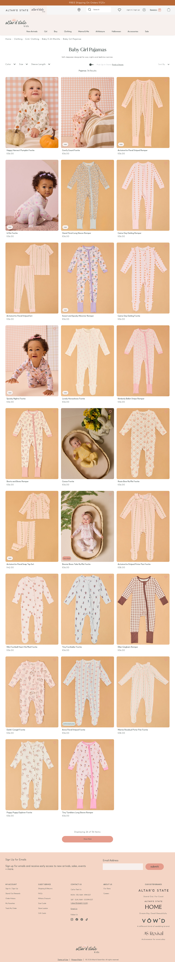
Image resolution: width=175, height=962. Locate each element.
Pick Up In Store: (104, 65)
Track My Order (11, 908)
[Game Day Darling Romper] (143, 195)
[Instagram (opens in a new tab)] (72, 919)
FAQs (40, 893)
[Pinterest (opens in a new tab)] (81, 919)
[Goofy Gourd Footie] (87, 112)
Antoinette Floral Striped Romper (133, 150)
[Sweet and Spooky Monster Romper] (87, 278)
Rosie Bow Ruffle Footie (128, 481)
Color (8, 64)
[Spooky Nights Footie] (31, 360)
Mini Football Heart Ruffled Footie (22, 647)
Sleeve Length (38, 64)
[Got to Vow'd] (153, 920)
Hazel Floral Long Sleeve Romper (76, 233)
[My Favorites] (54, 80)
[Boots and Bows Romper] (31, 443)
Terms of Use (63, 960)
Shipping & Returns (45, 889)
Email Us (74, 909)
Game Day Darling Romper (129, 233)
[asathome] (153, 905)
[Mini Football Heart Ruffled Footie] (31, 609)
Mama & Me (83, 31)
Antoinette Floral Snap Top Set (20, 564)
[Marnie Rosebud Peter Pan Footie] (143, 691)
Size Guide (42, 903)
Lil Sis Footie (12, 233)
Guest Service (44, 884)
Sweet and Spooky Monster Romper (78, 316)
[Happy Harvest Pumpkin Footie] (31, 112)
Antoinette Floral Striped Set (19, 316)
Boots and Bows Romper (18, 481)
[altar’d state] (17, 10)
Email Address (110, 860)
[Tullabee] (87, 948)
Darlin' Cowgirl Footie (16, 730)
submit (155, 866)
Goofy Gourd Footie (71, 150)
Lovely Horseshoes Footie (73, 399)
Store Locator (43, 908)
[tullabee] (87, 22)
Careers (106, 893)
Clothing (68, 31)
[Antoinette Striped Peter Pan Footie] (143, 526)
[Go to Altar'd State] (153, 890)
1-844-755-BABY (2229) (79, 903)
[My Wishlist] (119, 9)
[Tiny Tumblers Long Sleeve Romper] (87, 774)
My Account (11, 884)
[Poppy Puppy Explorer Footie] (31, 774)
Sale (147, 31)
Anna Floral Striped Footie (73, 730)
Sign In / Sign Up (11, 889)
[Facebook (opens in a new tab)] (76, 919)
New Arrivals (31, 31)
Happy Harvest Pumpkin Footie (20, 150)
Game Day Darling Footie (129, 316)
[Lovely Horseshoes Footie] (87, 360)
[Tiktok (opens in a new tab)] (86, 919)
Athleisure (100, 31)
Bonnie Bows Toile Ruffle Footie (76, 564)
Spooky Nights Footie (16, 399)
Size (21, 64)
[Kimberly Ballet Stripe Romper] (143, 360)
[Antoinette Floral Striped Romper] (143, 112)
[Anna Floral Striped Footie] (87, 691)
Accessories (133, 31)
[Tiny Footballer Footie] (87, 609)
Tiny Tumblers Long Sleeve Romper (77, 812)
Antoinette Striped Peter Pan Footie (134, 564)
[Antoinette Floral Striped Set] (31, 278)
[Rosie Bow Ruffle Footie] (143, 443)
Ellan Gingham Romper (128, 647)
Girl (45, 31)
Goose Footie (68, 481)
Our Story (107, 889)
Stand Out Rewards (12, 893)
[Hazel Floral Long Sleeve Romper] (87, 195)
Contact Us (76, 884)
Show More (87, 839)
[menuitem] (31, 31)
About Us (107, 884)
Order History (10, 898)
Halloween (116, 31)
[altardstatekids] (38, 10)
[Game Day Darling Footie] (143, 278)
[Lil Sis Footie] (31, 195)
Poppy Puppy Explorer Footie (19, 812)
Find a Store (117, 65)
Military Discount (44, 898)
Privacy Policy (77, 960)
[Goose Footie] (87, 443)
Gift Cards (42, 913)
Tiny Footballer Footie (72, 647)
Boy (55, 31)
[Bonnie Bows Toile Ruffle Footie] (87, 526)
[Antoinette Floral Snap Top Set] (31, 526)
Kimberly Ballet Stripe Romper (131, 399)
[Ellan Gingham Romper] (143, 609)
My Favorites (10, 903)
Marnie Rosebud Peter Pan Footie (133, 730)
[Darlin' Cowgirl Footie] (31, 691)
